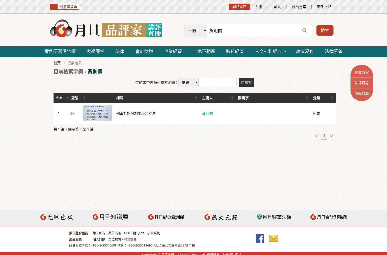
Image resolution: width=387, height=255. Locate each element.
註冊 (259, 7)
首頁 (57, 62)
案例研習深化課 (60, 51)
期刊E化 (138, 233)
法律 (119, 51)
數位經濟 (235, 51)
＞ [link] (331, 135)
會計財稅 (144, 51)
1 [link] (324, 135)
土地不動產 (204, 51)
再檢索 (246, 82)
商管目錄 (362, 93)
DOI (127, 233)
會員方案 (299, 7)
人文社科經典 (268, 51)
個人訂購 (99, 239)
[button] (57, 98)
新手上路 (324, 7)
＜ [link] (316, 135)
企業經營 (173, 51)
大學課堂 (95, 51)
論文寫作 (305, 51)
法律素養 (334, 51)
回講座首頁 (68, 6)
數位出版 (114, 233)
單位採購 (114, 239)
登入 (277, 7)
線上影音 (99, 233)
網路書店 (239, 6)
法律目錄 (362, 82)
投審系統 (153, 233)
